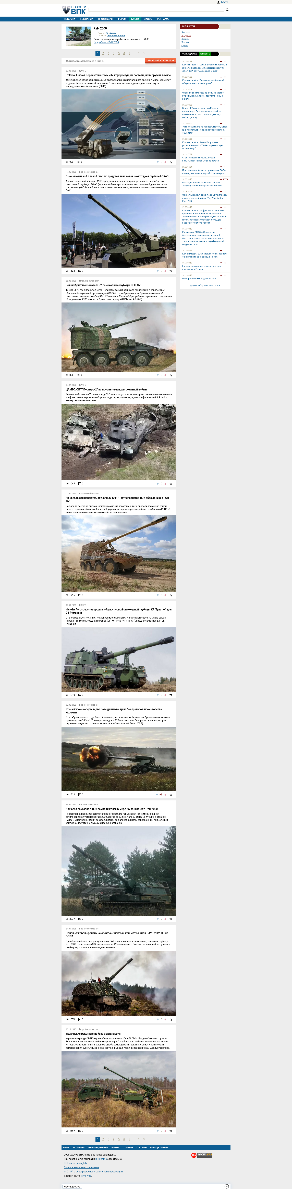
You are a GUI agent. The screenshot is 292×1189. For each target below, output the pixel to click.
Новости (69, 19)
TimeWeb (86, 1175)
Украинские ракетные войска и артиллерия (93, 1033)
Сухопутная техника (116, 35)
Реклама (163, 19)
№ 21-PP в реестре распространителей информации (93, 1171)
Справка (115, 1148)
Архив (66, 1148)
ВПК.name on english (75, 1163)
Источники (78, 1148)
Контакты (142, 1148)
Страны (184, 45)
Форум (122, 19)
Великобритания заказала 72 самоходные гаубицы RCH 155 (103, 285)
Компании (86, 19)
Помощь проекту (159, 1148)
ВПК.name (101, 1159)
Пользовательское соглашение (81, 1167)
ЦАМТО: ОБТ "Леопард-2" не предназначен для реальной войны (106, 389)
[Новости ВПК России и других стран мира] (74, 13)
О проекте (128, 1148)
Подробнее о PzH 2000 (106, 42)
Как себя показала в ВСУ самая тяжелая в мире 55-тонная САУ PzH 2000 (112, 809)
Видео (148, 19)
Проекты (185, 39)
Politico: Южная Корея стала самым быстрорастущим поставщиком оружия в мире (118, 75)
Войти (224, 2)
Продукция (105, 19)
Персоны (185, 42)
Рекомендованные (98, 1148)
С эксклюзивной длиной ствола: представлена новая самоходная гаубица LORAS (117, 176)
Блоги (135, 19)
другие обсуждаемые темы (205, 285)
